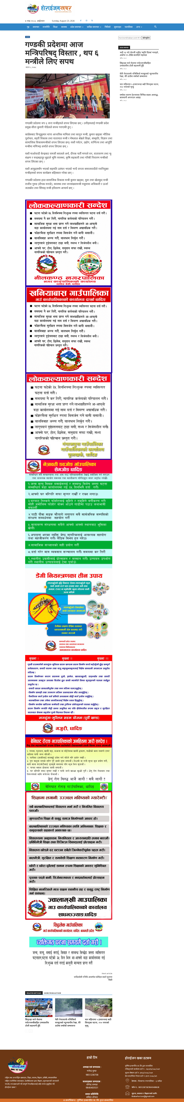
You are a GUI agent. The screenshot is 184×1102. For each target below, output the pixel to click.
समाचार (27, 37)
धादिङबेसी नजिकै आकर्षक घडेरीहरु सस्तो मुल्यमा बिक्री (93, 978)
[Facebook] (81, 20)
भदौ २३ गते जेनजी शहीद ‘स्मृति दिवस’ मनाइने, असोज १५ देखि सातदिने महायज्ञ (139, 53)
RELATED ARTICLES (34, 993)
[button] (155, 26)
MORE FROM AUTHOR (52, 993)
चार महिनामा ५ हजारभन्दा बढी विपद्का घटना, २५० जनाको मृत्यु (98, 1022)
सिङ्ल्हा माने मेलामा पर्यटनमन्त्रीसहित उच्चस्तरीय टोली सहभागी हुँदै (37, 1022)
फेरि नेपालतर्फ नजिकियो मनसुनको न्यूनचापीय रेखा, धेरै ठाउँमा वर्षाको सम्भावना (68, 1022)
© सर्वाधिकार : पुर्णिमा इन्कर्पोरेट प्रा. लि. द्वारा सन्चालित (88, 1100)
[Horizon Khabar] (92, 8)
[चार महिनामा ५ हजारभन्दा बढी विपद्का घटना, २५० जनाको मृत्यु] (98, 1007)
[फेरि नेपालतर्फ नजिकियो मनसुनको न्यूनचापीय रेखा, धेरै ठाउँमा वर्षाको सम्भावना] (68, 1007)
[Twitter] (92, 20)
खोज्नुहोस (146, 37)
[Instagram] (86, 20)
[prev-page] (26, 1031)
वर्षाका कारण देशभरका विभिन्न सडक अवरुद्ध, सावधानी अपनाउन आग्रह (139, 96)
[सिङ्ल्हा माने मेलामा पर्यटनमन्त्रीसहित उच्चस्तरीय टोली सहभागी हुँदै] (38, 1007)
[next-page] (30, 1031)
